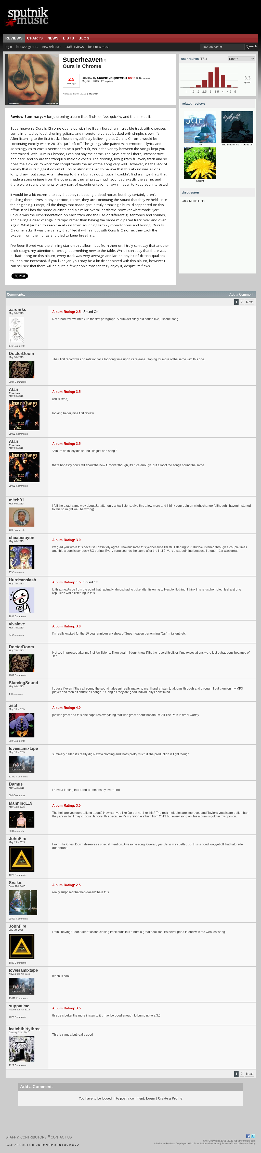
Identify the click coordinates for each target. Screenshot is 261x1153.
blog (84, 38)
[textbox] (222, 47)
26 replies (107, 81)
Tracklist (93, 93)
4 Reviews (143, 78)
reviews (13, 38)
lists (68, 38)
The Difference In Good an (237, 144)
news (52, 38)
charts (35, 38)
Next (249, 302)
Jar (200, 144)
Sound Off (90, 312)
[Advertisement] (217, 241)
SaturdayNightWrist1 (112, 78)
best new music (99, 47)
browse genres (27, 47)
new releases (51, 47)
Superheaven (83, 59)
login (8, 47)
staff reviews (75, 47)
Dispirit (200, 180)
